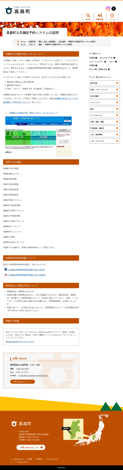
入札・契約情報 (96, 134)
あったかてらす (106, 58)
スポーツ (32, 44)
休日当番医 (94, 96)
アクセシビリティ (22, 462)
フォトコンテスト (96, 62)
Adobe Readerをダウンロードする (20, 342)
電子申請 (93, 83)
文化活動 (61, 41)
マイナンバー (95, 102)
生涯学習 (32, 41)
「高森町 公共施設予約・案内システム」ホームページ (31, 113)
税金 (92, 109)
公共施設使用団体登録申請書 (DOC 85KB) (26, 269)
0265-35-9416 (22, 369)
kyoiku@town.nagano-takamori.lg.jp (33, 375)
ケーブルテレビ (96, 115)
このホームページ (18, 459)
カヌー (111, 62)
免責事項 (39, 459)
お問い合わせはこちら (29, 447)
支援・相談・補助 (97, 122)
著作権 (30, 459)
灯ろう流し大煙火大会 (98, 69)
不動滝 (92, 65)
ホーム (23, 41)
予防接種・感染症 (97, 128)
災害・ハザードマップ (98, 90)
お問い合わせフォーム (22, 382)
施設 (40, 44)
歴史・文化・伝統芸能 (47, 41)
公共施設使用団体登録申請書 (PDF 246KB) (26, 275)
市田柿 (92, 58)
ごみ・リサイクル (97, 141)
